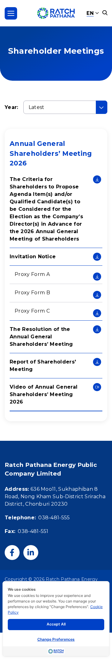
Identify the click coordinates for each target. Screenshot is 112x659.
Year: (11, 107)
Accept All (56, 624)
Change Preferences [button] (56, 639)
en (90, 13)
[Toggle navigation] (11, 13)
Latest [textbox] (36, 107)
